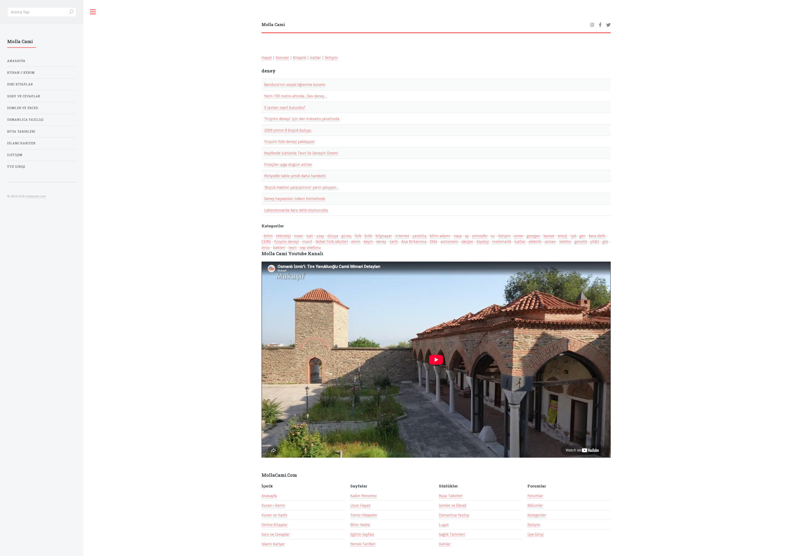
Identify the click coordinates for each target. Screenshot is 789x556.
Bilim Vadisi (360, 524)
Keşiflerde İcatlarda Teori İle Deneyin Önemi (301, 152)
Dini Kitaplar (20, 84)
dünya (332, 235)
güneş (346, 235)
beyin (368, 241)
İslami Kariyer (273, 543)
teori (292, 247)
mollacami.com (35, 196)
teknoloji (283, 235)
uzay (320, 235)
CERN (266, 241)
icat (310, 235)
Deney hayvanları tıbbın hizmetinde (294, 198)
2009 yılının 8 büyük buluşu (287, 130)
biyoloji (482, 241)
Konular (282, 57)
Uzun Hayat (360, 505)
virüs (266, 247)
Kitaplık (299, 57)
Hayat (267, 57)
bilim (268, 235)
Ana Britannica (414, 241)
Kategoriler (536, 514)
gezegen (533, 235)
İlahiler (445, 543)
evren (518, 235)
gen (582, 235)
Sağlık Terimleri (452, 534)
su (493, 235)
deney (381, 241)
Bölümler (535, 505)
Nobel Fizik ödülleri (332, 241)
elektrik (535, 241)
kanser (549, 235)
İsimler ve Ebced (452, 505)
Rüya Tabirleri (451, 495)
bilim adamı (440, 235)
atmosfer (480, 235)
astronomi (449, 241)
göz (605, 241)
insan (298, 235)
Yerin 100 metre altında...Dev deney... (295, 95)
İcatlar (315, 57)
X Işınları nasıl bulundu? (284, 107)
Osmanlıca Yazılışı (454, 514)
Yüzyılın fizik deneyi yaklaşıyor (289, 141)
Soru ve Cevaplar (276, 534)
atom (355, 241)
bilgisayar (384, 235)
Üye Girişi (535, 534)
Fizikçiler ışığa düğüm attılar (288, 164)
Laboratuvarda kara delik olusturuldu (296, 210)
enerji (562, 235)
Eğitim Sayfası (362, 534)
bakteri (279, 247)
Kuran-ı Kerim (273, 505)
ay (467, 235)
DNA (433, 241)
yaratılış (419, 235)
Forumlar (535, 495)
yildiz (594, 241)
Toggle (93, 12)
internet (402, 235)
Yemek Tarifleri (362, 543)
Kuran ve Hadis (274, 514)
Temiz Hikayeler (363, 514)
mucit (307, 241)
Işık (573, 235)
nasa (458, 235)
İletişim (331, 57)
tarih (394, 241)
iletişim (504, 235)
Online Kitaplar (274, 524)
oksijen (467, 241)
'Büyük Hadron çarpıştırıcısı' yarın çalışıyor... (301, 187)
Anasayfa (269, 495)
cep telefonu (310, 247)
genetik (580, 241)
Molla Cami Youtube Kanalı (292, 253)
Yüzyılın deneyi (286, 241)
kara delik (597, 235)
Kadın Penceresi (363, 495)
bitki (368, 235)
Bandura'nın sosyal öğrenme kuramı (294, 84)
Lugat (444, 524)
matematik (501, 241)
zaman (550, 241)
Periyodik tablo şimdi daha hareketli (295, 175)
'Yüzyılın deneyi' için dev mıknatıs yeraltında (301, 118)
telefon (565, 241)
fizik (358, 235)
